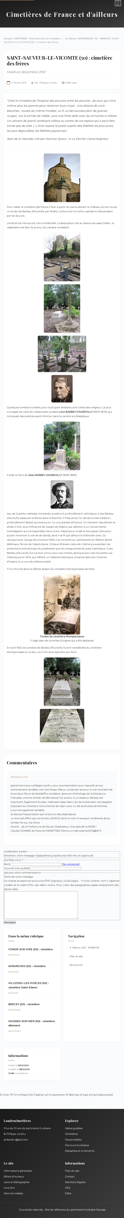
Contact (70, 1176)
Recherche (76, 965)
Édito (68, 1193)
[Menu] (118, 3)
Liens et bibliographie (16, 1182)
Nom (7, 864)
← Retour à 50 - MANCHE (84, 947)
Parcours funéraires (77, 1145)
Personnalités (73, 1139)
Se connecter (71, 864)
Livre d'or (9, 1187)
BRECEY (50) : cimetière (24, 1004)
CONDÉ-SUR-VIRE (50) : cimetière (30, 949)
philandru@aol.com (16, 1139)
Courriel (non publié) (16, 868)
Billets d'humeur (14, 1176)
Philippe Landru (48, 82)
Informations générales (18, 1170)
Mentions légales (75, 1182)
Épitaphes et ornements (79, 1150)
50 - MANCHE (102, 38)
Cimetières (71, 1134)
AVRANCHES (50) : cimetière (27, 966)
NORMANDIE (85, 38)
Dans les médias (13, 1193)
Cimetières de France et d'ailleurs (62, 14)
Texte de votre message (18, 876)
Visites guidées (74, 1128)
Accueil (7, 38)
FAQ (67, 1187)
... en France (69, 38)
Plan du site (76, 956)
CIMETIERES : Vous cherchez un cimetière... (37, 38)
